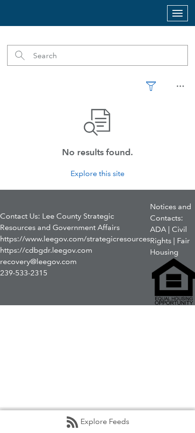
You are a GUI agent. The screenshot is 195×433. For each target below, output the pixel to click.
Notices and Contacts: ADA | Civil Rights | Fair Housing (170, 229)
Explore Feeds (104, 421)
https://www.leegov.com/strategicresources (75, 238)
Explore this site (97, 173)
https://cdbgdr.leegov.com (46, 250)
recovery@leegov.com (38, 261)
